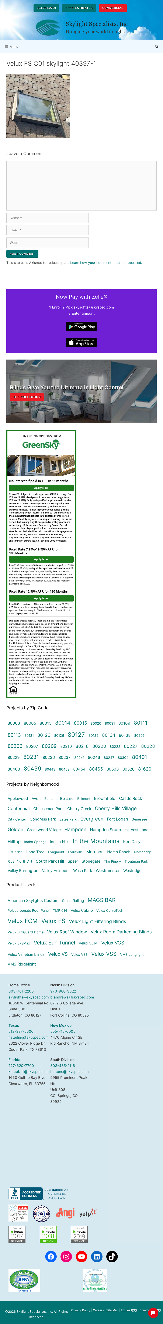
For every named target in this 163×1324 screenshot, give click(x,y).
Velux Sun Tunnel (54, 942)
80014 (62, 723)
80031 (110, 723)
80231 (31, 757)
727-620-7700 (21, 1066)
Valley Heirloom (56, 870)
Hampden (75, 829)
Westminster (108, 870)
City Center (17, 819)
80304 (123, 757)
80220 (99, 746)
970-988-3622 (63, 991)
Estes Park (68, 819)
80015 (80, 723)
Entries (129, 1310)
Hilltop (14, 841)
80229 (14, 757)
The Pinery (112, 861)
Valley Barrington (23, 870)
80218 (82, 746)
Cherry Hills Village (116, 808)
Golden (15, 829)
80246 (94, 757)
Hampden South (105, 829)
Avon (36, 798)
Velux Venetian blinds (26, 954)
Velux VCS (112, 943)
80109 (124, 723)
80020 (96, 723)
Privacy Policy (80, 1310)
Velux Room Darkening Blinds (121, 931)
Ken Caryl (132, 841)
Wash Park (82, 870)
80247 (109, 757)
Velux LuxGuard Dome (26, 932)
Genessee (139, 819)
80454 (79, 769)
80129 (93, 735)
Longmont (56, 852)
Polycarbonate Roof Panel (28, 910)
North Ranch (119, 852)
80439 (32, 768)
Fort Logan (117, 819)
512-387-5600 (21, 1031)
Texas (13, 1025)
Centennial (19, 808)
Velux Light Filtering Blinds (97, 921)
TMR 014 (60, 910)
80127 (76, 734)
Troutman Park (136, 861)
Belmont (83, 798)
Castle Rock (130, 798)
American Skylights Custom (33, 900)
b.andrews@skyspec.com (72, 997)
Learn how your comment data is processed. (106, 262)
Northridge (143, 852)
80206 (15, 746)
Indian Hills (59, 841)
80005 (30, 723)
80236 (49, 757)
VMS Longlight (132, 954)
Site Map (112, 1310)
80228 (148, 746)
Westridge (132, 870)
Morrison (95, 851)
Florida (14, 1060)
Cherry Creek (79, 808)
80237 (65, 757)
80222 (115, 746)
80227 (131, 746)
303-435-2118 (62, 1066)
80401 (139, 757)
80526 (128, 769)
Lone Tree (35, 852)
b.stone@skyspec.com (69, 1071)
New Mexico (61, 1025)
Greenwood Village (44, 830)
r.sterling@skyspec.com (28, 1037)
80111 (140, 723)
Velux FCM (23, 920)
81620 (144, 769)
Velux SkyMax (19, 943)
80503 (113, 769)
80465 (96, 769)
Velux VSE (79, 954)
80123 (44, 735)
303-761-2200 (46, 8)
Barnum (50, 798)
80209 (49, 746)
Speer (73, 861)
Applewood (18, 798)
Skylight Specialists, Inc (97, 24)
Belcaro (67, 798)
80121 (29, 735)
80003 (14, 723)
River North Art (20, 861)
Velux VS (58, 954)
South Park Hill (50, 861)
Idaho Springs (35, 842)
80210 (66, 746)
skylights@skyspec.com (28, 997)
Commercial (112, 8)
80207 (32, 746)
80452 (64, 769)
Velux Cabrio (82, 910)
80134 (108, 735)
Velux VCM (88, 943)
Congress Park (43, 819)
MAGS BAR (101, 900)
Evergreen (91, 819)
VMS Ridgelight (22, 964)
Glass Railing (73, 900)
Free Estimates (79, 8)
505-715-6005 (62, 1031)
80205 (139, 735)
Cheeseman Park (48, 808)
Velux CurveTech (109, 910)
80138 (125, 735)
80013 (46, 723)
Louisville (75, 852)
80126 (59, 735)
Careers (98, 1310)
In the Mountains (96, 841)
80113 (14, 735)
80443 (50, 769)
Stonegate (91, 861)
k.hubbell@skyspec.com (29, 1071)
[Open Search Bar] (156, 46)
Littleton (15, 852)
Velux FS (53, 920)
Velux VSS (104, 954)
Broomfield (104, 798)
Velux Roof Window (67, 931)
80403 (14, 769)
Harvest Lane (136, 830)
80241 (79, 757)
